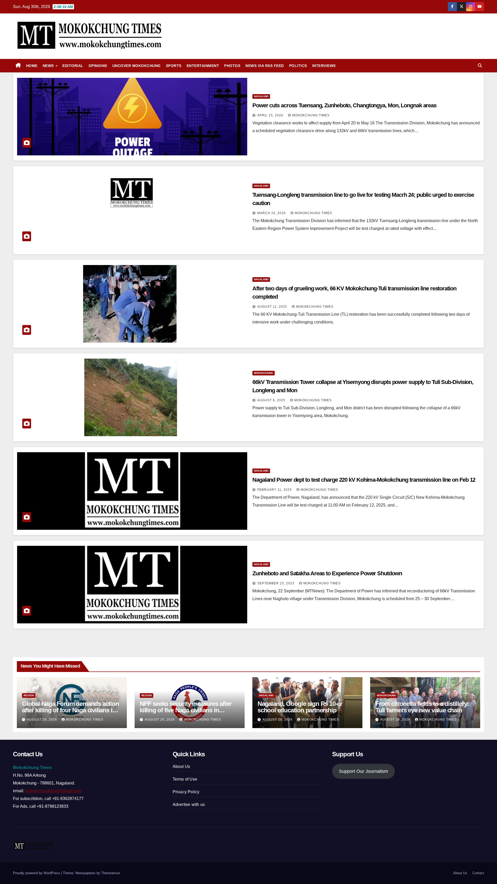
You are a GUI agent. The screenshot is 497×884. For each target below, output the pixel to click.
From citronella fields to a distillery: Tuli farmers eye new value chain (422, 707)
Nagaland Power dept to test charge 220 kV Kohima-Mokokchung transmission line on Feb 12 (363, 480)
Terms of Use (185, 779)
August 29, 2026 (42, 719)
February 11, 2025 (275, 490)
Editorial (72, 66)
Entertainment (203, 66)
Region (29, 695)
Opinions (98, 66)
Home (32, 66)
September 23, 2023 (276, 583)
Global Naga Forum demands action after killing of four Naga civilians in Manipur (70, 710)
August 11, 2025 (272, 306)
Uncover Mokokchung (136, 66)
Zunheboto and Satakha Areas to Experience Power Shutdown (327, 573)
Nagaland (261, 96)
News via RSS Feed (264, 66)
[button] (480, 65)
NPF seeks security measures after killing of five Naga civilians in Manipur (185, 710)
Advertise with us (189, 804)
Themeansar (110, 873)
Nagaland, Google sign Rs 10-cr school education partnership (300, 707)
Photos (232, 66)
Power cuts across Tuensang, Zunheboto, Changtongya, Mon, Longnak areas (344, 105)
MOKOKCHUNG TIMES (311, 115)
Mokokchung (263, 373)
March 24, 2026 (272, 213)
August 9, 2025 (271, 400)
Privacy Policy (186, 792)
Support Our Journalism (363, 771)
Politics (298, 66)
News (49, 66)
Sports (173, 66)
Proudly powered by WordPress (37, 873)
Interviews (324, 66)
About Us (181, 766)
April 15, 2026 (270, 115)
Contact (478, 873)
